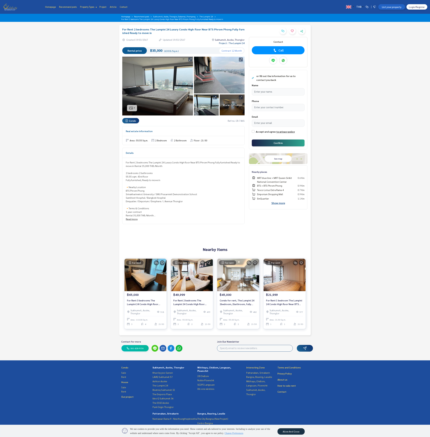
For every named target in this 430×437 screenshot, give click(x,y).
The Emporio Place (162, 394)
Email (255, 116)
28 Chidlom (203, 376)
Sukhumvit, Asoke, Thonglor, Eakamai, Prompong (174, 16)
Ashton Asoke (160, 381)
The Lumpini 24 (206, 16)
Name (255, 85)
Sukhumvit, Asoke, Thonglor (168, 367)
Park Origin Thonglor (163, 406)
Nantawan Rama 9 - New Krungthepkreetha (175, 418)
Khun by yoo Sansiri (163, 372)
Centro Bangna (205, 423)
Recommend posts (68, 6)
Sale (123, 372)
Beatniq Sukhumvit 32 (164, 389)
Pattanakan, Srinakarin (166, 413)
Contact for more (131, 341)
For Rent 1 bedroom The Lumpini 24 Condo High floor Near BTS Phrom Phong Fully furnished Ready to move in (284, 302)
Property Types (87, 6)
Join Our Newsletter (228, 341)
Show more (278, 203)
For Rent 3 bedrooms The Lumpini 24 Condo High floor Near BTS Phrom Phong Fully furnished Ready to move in (142, 302)
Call (281, 50)
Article (113, 6)
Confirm (278, 142)
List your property (391, 6)
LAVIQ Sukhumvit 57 (163, 376)
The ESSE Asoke (161, 402)
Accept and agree (266, 131)
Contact (123, 6)
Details (130, 152)
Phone (255, 101)
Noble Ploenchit (205, 380)
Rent (123, 376)
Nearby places (259, 171)
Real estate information (139, 131)
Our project (127, 396)
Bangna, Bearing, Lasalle (211, 413)
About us (282, 379)
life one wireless (205, 388)
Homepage (50, 6)
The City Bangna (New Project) (212, 418)
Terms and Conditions (289, 367)
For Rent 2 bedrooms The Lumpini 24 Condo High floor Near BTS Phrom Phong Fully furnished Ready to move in (189, 302)
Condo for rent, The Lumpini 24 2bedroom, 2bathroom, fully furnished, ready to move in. (237, 302)
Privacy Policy (284, 373)
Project (102, 6)
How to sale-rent (286, 385)
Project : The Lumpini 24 (232, 43)
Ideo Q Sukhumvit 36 (163, 398)
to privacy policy (285, 131)
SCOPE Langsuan (206, 384)
